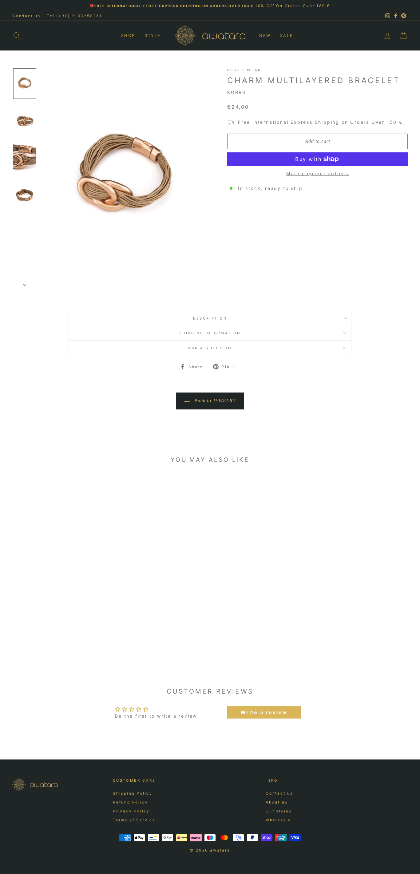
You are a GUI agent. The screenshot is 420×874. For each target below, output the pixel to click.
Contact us (279, 793)
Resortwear (244, 70)
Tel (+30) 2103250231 (74, 16)
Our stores (279, 811)
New (265, 35)
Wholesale (278, 820)
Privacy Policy (131, 811)
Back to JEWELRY (214, 400)
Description (210, 318)
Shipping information (209, 333)
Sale (286, 35)
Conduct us (26, 16)
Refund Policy (130, 802)
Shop (128, 35)
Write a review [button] (263, 712)
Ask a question (210, 348)
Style (153, 35)
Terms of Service (134, 820)
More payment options (317, 173)
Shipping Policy (133, 793)
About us (276, 802)
